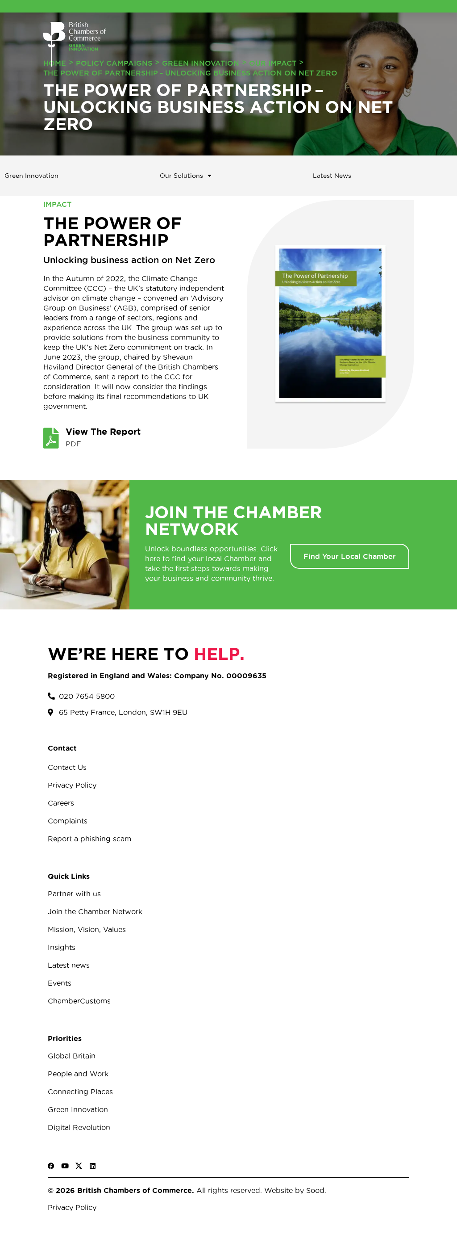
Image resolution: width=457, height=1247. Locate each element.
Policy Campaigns (114, 63)
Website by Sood (293, 1190)
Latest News (332, 175)
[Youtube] (65, 1166)
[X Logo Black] (78, 1166)
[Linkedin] (92, 1166)
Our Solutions (181, 175)
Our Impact (272, 63)
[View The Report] (51, 438)
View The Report (103, 431)
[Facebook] (51, 1166)
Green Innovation (200, 63)
